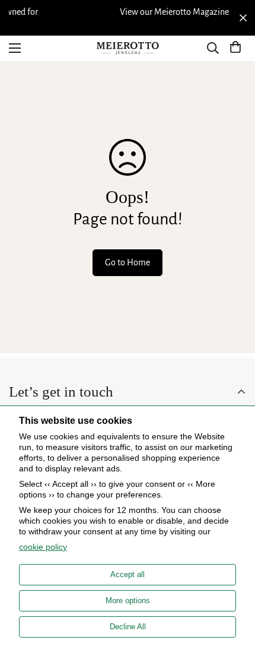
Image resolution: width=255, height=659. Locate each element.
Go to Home (127, 262)
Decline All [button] (128, 626)
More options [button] (128, 600)
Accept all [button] (127, 574)
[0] (235, 48)
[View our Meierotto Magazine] (134, 12)
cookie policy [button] (43, 547)
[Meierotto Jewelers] (127, 48)
